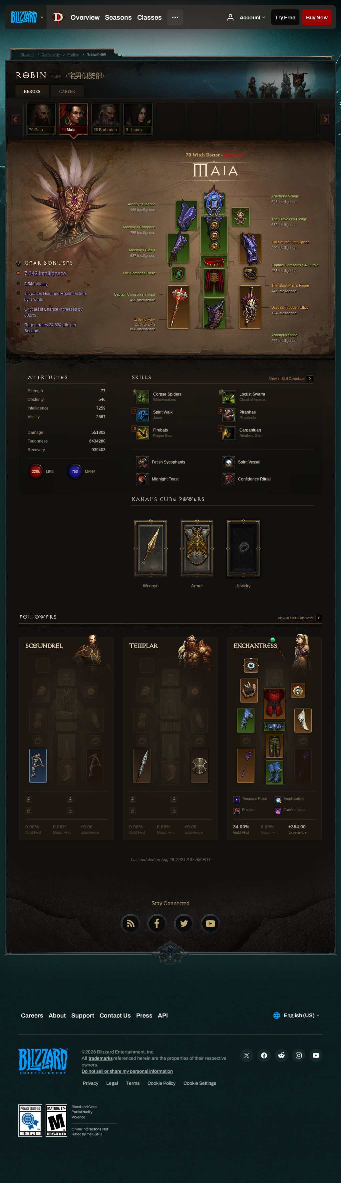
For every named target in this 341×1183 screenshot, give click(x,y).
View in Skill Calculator (287, 379)
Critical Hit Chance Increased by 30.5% (53, 312)
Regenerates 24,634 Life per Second (50, 328)
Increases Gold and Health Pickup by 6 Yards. (55, 296)
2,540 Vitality (36, 284)
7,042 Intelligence (45, 273)
